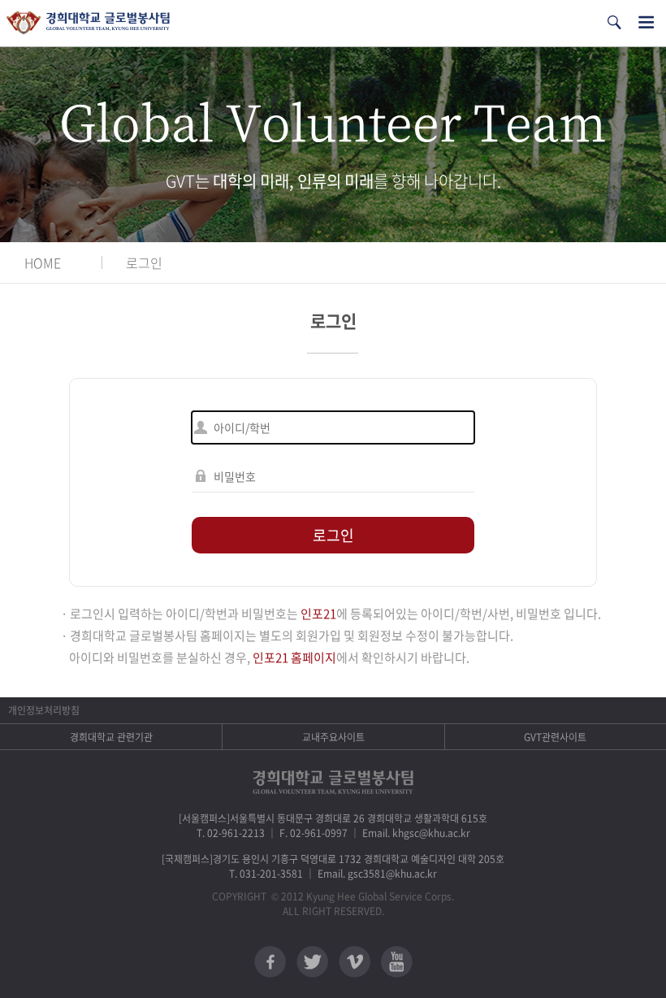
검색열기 (614, 22)
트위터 (312, 962)
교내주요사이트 (333, 737)
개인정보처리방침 (44, 710)
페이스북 (270, 962)
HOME (42, 262)
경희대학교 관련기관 (111, 737)
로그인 (144, 262)
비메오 (354, 962)
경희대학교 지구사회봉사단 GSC (88, 23)
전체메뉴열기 (646, 22)
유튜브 (397, 962)
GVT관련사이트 (555, 737)
